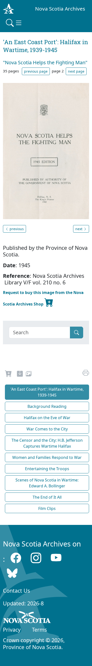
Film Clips (47, 508)
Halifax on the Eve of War (47, 417)
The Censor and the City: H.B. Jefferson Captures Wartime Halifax (47, 443)
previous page (36, 71)
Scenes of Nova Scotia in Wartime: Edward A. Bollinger (47, 483)
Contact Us (16, 590)
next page (76, 71)
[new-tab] (20, 374)
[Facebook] (16, 557)
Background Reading (46, 406)
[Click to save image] (46, 150)
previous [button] (16, 228)
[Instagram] (36, 557)
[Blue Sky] (12, 573)
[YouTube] (56, 557)
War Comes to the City (47, 429)
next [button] (79, 228)
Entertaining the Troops (47, 468)
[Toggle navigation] (14, 22)
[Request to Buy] (8, 374)
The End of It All (47, 497)
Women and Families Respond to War (47, 457)
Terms (39, 629)
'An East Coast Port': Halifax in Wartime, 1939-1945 (47, 392)
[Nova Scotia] (27, 618)
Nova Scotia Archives (60, 8)
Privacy (12, 629)
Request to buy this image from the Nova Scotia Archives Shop (43, 298)
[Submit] (76, 332)
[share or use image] (29, 374)
